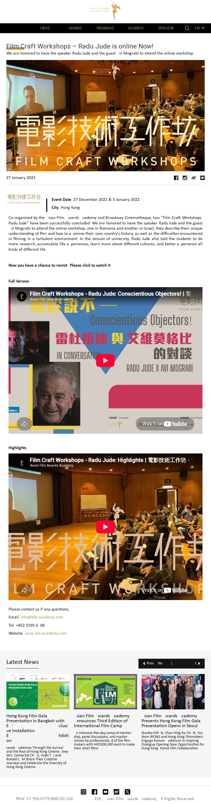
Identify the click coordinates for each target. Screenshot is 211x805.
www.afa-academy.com (46, 633)
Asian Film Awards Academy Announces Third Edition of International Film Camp (101, 721)
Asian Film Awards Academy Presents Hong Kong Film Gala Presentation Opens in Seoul (171, 721)
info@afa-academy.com (42, 617)
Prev (150, 663)
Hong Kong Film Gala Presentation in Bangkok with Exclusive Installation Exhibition (37, 728)
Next (177, 663)
